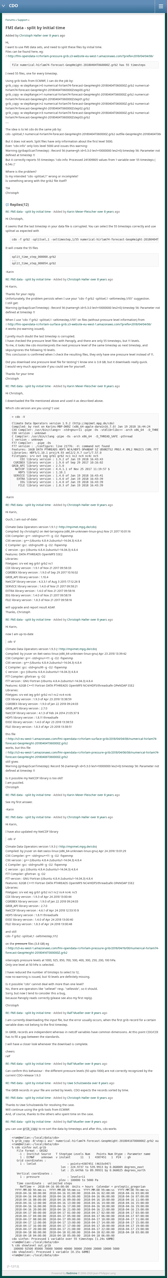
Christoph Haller (30, 35)
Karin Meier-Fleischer (82, 211)
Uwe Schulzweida (79, 1083)
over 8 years (51, 35)
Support (22, 20)
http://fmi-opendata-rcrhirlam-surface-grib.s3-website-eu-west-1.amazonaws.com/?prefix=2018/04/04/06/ (79, 324)
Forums (10, 20)
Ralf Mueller (75, 1013)
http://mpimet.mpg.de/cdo (77, 527)
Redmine (71, 1273)
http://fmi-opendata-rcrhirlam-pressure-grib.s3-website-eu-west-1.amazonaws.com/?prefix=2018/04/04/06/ (80, 56)
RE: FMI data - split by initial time (28, 211)
